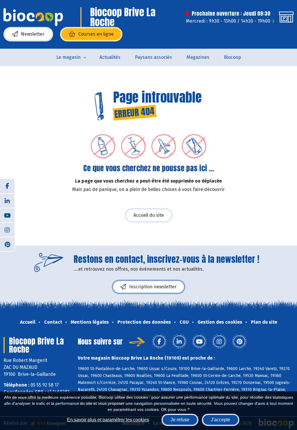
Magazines (197, 57)
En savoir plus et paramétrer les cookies (108, 419)
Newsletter (32, 34)
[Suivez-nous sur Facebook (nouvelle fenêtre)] (7, 186)
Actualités (109, 57)
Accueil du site (148, 215)
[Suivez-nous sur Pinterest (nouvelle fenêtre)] (7, 244)
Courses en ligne (96, 34)
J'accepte (220, 419)
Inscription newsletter (153, 286)
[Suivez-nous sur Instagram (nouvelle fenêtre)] (7, 229)
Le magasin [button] (68, 57)
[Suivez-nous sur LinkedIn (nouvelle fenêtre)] (7, 200)
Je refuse (180, 419)
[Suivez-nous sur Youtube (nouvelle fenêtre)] (7, 215)
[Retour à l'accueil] (33, 17)
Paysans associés (153, 57)
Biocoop (232, 57)
